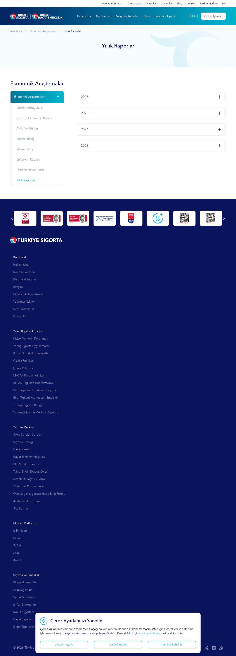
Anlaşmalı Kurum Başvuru (30, 486)
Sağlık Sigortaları (24, 597)
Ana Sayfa (16, 31)
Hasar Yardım (22, 449)
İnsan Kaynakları (24, 272)
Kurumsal (19, 257)
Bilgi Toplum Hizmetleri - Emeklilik (35, 397)
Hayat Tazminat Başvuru (29, 457)
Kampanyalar (135, 3)
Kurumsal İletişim (24, 279)
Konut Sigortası (23, 612)
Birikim (17, 538)
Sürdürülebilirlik (23, 309)
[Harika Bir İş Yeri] (211, 218)
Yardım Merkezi (209, 3)
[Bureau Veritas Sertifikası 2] (158, 218)
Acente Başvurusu (112, 3)
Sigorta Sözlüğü (23, 442)
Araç (16, 553)
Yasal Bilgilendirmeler (27, 331)
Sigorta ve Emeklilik (26, 575)
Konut (17, 560)
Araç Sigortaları (23, 590)
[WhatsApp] (221, 648)
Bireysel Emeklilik (24, 582)
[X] (206, 648)
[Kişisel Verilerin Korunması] (52, 218)
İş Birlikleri (20, 530)
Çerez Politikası (23, 368)
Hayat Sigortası (23, 619)
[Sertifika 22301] (105, 218)
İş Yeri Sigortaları (24, 604)
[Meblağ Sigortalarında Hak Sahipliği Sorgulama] (184, 218)
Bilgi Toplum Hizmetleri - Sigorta (34, 390)
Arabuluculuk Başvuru (27, 501)
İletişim (191, 3)
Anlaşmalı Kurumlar (126, 16)
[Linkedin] (214, 648)
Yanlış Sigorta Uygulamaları (31, 346)
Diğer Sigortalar (24, 627)
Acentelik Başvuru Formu (29, 479)
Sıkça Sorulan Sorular (27, 434)
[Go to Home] (36, 16)
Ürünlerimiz (103, 16)
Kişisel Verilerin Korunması (30, 338)
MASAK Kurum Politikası (29, 375)
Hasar (147, 16)
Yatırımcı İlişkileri (166, 16)
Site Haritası (21, 508)
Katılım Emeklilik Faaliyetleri (31, 353)
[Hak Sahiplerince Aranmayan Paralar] (25, 218)
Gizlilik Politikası (23, 360)
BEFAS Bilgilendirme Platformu (33, 383)
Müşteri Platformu (25, 523)
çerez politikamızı (150, 633)
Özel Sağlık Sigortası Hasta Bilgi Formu (39, 494)
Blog (179, 3)
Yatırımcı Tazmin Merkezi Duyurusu (36, 412)
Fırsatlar (151, 3)
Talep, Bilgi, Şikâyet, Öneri (30, 471)
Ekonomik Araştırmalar (43, 31)
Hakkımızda (84, 16)
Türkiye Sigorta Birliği (27, 405)
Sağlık (17, 545)
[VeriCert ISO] (78, 218)
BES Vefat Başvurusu (26, 464)
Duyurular (166, 3)
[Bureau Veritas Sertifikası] (131, 218)
